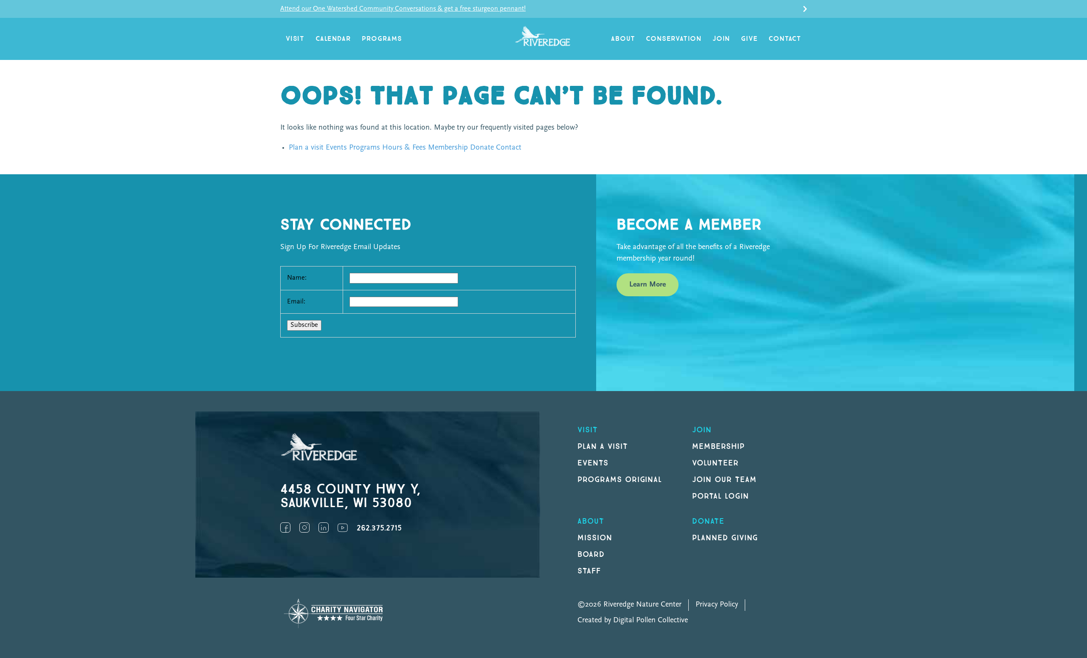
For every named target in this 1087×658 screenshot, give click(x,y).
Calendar (333, 38)
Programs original (619, 480)
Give (749, 38)
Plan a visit (306, 148)
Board (591, 554)
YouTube (343, 527)
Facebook (285, 527)
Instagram (304, 527)
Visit (295, 38)
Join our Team (724, 480)
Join (721, 38)
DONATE (708, 521)
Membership (448, 148)
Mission (594, 538)
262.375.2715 (379, 528)
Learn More (647, 285)
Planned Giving (725, 538)
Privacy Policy (717, 605)
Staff (589, 571)
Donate (482, 148)
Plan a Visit (602, 446)
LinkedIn (323, 527)
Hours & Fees (404, 148)
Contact (785, 38)
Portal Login (720, 496)
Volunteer (715, 463)
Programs (382, 38)
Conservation (673, 38)
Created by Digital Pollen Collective (632, 620)
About (623, 38)
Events (336, 148)
